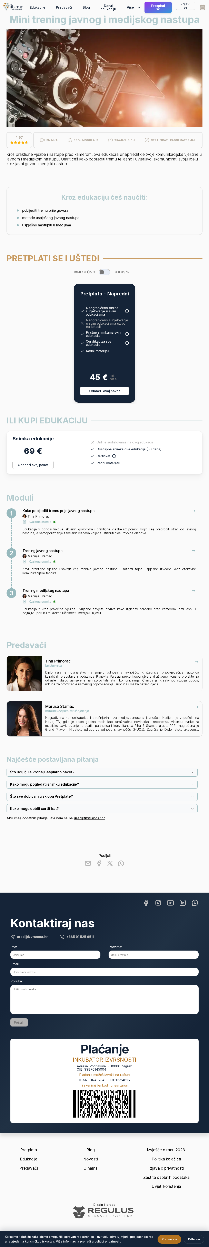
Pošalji (19, 1022)
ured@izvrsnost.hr (89, 818)
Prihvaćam (169, 1239)
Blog (86, 7)
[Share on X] (110, 863)
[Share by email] (87, 863)
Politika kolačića (166, 1159)
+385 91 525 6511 (80, 936)
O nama (90, 1168)
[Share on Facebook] (99, 863)
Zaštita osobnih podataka (166, 1177)
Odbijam (194, 1239)
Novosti (90, 1159)
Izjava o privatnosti (166, 1168)
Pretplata (28, 1150)
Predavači (64, 7)
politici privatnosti (107, 1241)
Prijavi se (185, 5)
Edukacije (37, 7)
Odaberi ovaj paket (104, 391)
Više (130, 7)
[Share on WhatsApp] (121, 863)
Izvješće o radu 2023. (166, 1150)
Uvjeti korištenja (166, 1186)
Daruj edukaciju (108, 7)
